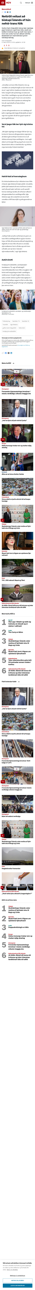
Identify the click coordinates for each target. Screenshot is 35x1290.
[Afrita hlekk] (2, 12)
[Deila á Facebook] (5, 12)
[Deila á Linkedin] (10, 12)
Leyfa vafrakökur (18, 1285)
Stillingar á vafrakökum (17, 1275)
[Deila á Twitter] (7, 12)
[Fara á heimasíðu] (7, 2)
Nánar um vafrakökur (12, 1270)
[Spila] (17, 160)
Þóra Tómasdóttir (7, 41)
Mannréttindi (6, 9)
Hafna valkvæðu (17, 1280)
